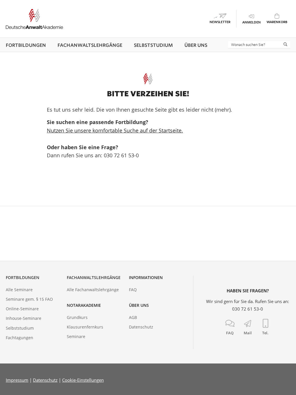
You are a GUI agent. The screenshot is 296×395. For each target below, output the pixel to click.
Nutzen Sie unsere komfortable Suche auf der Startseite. (115, 130)
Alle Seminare (19, 289)
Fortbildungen (22, 277)
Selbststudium (20, 328)
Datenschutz (141, 327)
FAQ (133, 289)
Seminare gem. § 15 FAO (29, 299)
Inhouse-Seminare (23, 318)
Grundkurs (77, 317)
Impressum (17, 380)
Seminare (76, 336)
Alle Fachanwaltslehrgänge (93, 289)
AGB (133, 317)
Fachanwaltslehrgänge (94, 277)
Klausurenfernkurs (85, 327)
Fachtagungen (19, 337)
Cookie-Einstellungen (83, 380)
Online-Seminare (22, 308)
